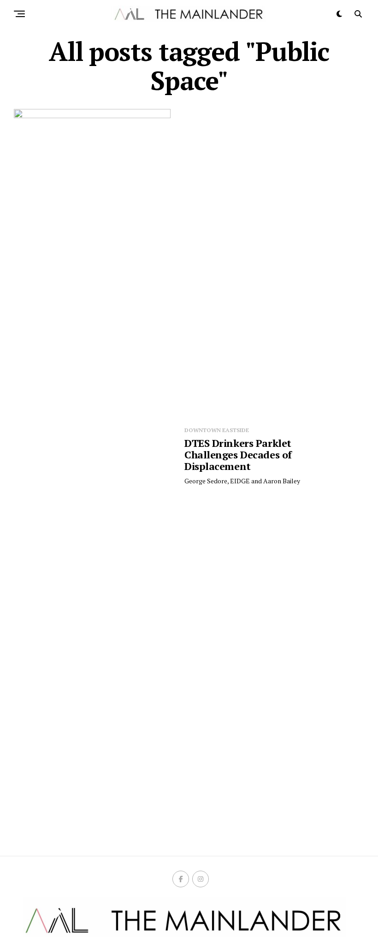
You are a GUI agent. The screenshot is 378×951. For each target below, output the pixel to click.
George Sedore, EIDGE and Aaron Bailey (242, 480)
